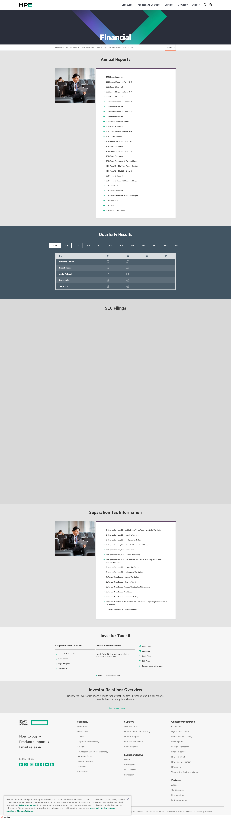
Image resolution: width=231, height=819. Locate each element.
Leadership (82, 766)
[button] (128, 799)
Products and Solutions (148, 4)
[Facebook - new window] (42, 764)
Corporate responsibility (88, 741)
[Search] (205, 4)
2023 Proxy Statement (114, 106)
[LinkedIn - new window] (21, 764)
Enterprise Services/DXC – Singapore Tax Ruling (124, 572)
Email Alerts (146, 656)
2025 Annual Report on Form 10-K (119, 82)
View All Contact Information (109, 675)
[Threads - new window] (37, 764)
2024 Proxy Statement (114, 96)
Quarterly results (108, 261)
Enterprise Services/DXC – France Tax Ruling (123, 554)
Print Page (146, 651)
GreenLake (127, 4)
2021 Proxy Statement (114, 126)
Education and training (181, 736)
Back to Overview (117, 708)
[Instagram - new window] (31, 764)
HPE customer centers (181, 762)
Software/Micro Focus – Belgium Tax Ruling (122, 582)
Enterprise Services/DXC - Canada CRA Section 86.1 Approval (129, 545)
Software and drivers (133, 741)
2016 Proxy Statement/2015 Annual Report (122, 195)
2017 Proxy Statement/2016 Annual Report (122, 181)
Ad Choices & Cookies (155, 811)
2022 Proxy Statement (114, 116)
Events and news (133, 755)
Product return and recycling (137, 731)
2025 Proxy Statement (114, 87)
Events (127, 759)
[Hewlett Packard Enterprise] (25, 4)
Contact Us (170, 47)
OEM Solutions (131, 726)
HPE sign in (176, 767)
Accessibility (82, 731)
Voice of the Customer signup (185, 772)
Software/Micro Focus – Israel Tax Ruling (121, 609)
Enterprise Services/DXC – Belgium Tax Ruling (123, 540)
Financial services (179, 752)
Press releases (108, 267)
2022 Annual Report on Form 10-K (119, 111)
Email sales (28, 747)
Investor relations (85, 761)
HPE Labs (81, 746)
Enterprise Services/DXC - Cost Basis (120, 549)
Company (183, 4)
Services (169, 4)
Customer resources (183, 721)
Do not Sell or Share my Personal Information (184, 811)
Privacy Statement (27, 805)
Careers (80, 736)
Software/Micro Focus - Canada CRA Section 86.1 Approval (128, 587)
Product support (32, 742)
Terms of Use (138, 811)
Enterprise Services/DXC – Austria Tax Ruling (123, 535)
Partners (176, 780)
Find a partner (177, 795)
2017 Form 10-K (112, 185)
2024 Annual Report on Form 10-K (119, 92)
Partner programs (179, 800)
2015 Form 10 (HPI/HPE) (115, 210)
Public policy (82, 771)
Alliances (175, 785)
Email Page (146, 646)
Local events (130, 769)
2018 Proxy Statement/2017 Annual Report (122, 161)
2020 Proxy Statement (114, 136)
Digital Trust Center (180, 731)
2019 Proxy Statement (114, 146)
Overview (59, 47)
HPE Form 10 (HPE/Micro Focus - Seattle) (122, 166)
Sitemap (208, 811)
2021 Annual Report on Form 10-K (119, 121)
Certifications (177, 790)
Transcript (108, 286)
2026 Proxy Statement (114, 77)
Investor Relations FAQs (67, 653)
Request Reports (64, 663)
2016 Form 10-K (112, 200)
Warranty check (131, 746)
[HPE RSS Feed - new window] (52, 764)
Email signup (177, 741)
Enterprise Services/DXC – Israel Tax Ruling (122, 567)
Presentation (108, 280)
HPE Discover (130, 764)
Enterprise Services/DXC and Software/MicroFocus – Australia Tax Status (133, 530)
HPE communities (179, 757)
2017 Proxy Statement (114, 176)
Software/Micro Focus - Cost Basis (119, 592)
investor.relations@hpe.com (106, 656)
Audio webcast (108, 274)
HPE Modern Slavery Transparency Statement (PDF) (92, 754)
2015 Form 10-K (112, 205)
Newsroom (129, 775)
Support (196, 4)
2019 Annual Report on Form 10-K (119, 141)
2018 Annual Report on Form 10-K (119, 151)
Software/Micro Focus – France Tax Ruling (122, 596)
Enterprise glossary (180, 746)
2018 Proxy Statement (114, 156)
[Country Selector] (210, 4)
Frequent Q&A (63, 668)
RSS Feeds (146, 661)
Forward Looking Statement (152, 666)
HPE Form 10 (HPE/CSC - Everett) (119, 171)
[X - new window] (26, 764)
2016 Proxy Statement (114, 190)
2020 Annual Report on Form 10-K (119, 131)
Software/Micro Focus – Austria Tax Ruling (122, 577)
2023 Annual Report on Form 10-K (119, 101)
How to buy (28, 736)
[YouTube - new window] (47, 764)
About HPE (82, 726)
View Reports (63, 658)
